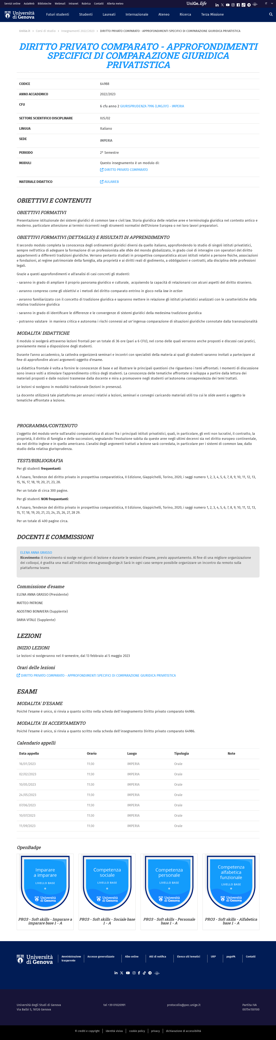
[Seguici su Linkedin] (217, 4)
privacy (155, 1031)
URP (213, 956)
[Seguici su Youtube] (228, 4)
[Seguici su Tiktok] (243, 4)
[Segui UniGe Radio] (255, 4)
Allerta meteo (115, 3)
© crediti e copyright (87, 1031)
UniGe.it (24, 31)
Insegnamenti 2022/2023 (77, 31)
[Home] (19, 15)
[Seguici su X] (222, 4)
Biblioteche (44, 3)
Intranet (73, 3)
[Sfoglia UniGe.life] (198, 4)
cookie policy (137, 1031)
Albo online (132, 956)
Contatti (99, 3)
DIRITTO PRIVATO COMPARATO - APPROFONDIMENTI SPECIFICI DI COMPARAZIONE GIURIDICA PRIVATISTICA (98, 675)
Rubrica (86, 3)
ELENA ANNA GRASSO (36, 553)
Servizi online (12, 3)
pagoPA (230, 956)
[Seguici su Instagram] (233, 4)
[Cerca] (271, 14)
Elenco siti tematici (188, 956)
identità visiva (114, 1031)
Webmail (60, 3)
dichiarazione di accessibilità (183, 1031)
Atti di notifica (157, 956)
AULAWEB (111, 182)
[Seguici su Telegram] (249, 4)
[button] (57, 14)
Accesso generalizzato (100, 956)
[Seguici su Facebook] (238, 4)
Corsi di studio (46, 31)
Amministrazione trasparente (69, 958)
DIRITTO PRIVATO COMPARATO (125, 170)
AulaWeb (29, 3)
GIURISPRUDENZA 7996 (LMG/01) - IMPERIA (152, 106)
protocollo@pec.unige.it (184, 1005)
